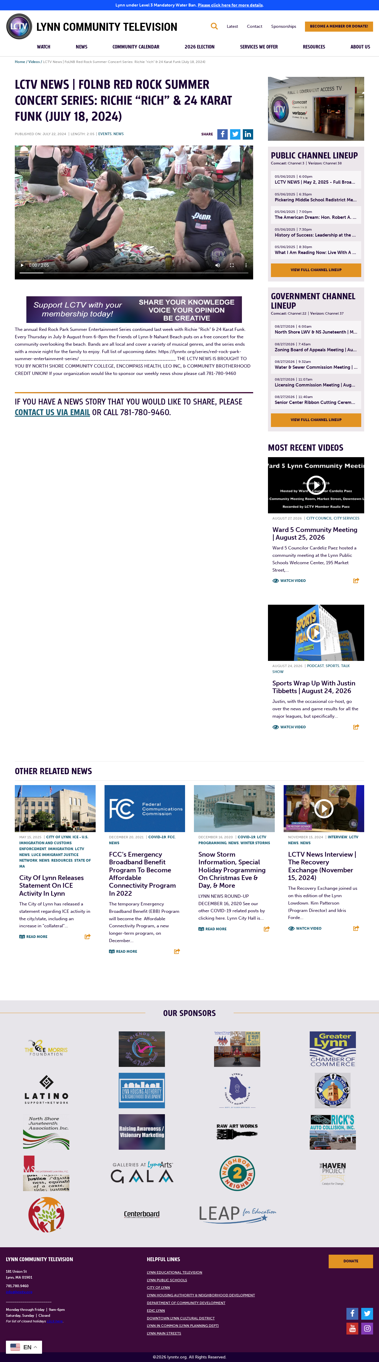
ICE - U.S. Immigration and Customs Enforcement (53, 843)
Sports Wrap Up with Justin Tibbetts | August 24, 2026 (313, 687)
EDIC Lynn (156, 1310)
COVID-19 (157, 837)
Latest (232, 26)
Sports (332, 666)
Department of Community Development (186, 1303)
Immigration (60, 849)
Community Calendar (136, 47)
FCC (171, 837)
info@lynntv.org (19, 1292)
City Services (346, 518)
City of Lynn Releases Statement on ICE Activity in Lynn (51, 885)
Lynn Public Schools (167, 1280)
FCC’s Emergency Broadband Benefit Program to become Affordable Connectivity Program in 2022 (142, 873)
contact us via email (52, 412)
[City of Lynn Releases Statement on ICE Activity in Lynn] (55, 808)
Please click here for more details (230, 5)
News (81, 47)
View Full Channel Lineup (316, 270)
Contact (254, 26)
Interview (337, 837)
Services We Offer (259, 47)
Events (105, 134)
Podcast (315, 666)
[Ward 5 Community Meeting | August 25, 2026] (316, 485)
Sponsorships (283, 26)
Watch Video (293, 581)
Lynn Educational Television (174, 1272)
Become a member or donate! (339, 26)
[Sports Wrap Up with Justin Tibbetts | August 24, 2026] (316, 633)
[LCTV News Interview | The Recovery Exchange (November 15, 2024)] (324, 808)
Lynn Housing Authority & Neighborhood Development (201, 1295)
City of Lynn (58, 837)
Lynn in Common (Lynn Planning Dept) (183, 1326)
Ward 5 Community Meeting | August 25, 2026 (314, 533)
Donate (350, 1261)
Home (20, 62)
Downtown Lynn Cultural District (181, 1318)
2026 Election (200, 47)
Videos (34, 62)
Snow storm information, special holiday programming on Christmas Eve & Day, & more (232, 870)
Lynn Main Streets (164, 1333)
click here (55, 1321)
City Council (319, 518)
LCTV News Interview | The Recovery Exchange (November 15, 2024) (322, 866)
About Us (360, 47)
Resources (314, 47)
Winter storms (255, 843)
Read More (36, 937)
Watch (43, 47)
